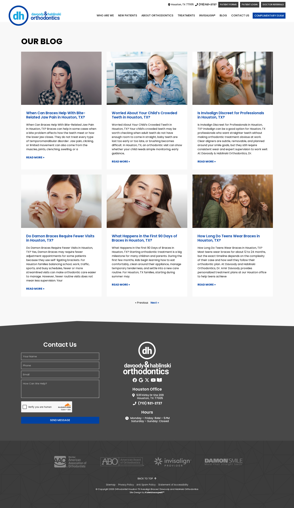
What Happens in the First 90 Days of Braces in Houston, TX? (144, 238)
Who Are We (105, 15)
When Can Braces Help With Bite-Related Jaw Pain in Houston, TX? (55, 115)
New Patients (127, 15)
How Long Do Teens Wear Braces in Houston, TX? (229, 238)
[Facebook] (135, 380)
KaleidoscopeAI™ (154, 492)
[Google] (141, 380)
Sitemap (111, 484)
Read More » (35, 157)
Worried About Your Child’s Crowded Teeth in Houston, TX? (144, 115)
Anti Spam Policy (146, 484)
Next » (155, 303)
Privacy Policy (126, 484)
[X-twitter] (147, 380)
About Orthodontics (157, 15)
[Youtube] (153, 380)
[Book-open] (159, 380)
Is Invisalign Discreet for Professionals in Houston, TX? (231, 115)
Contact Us (240, 15)
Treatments (186, 15)
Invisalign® (207, 15)
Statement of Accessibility (173, 484)
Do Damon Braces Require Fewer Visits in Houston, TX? (60, 238)
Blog (223, 15)
